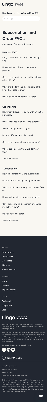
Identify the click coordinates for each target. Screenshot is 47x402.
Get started (7, 261)
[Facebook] (4, 351)
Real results (7, 301)
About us (6, 265)
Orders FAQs (9, 106)
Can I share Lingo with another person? (21, 142)
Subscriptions (10, 168)
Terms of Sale (7, 372)
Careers (5, 285)
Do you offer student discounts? (17, 135)
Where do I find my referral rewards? (19, 96)
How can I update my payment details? (20, 197)
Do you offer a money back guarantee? (21, 180)
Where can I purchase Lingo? (16, 128)
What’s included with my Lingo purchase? (21, 121)
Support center (9, 289)
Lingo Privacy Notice (9, 366)
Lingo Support (7, 13)
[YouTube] (13, 351)
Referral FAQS (10, 52)
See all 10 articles (10, 220)
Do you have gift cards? (13, 213)
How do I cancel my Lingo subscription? (21, 173)
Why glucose (7, 256)
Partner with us (9, 269)
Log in (4, 281)
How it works (8, 252)
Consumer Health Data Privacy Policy (15, 376)
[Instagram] (9, 351)
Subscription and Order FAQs (28, 13)
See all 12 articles (10, 158)
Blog (4, 310)
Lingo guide (7, 305)
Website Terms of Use (9, 369)
